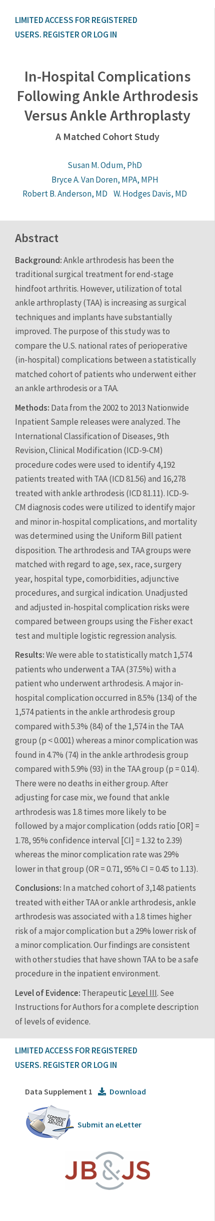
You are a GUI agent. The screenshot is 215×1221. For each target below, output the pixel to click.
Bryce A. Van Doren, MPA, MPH (105, 179)
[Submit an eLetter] (50, 1137)
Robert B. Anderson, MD (65, 193)
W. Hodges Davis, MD (150, 193)
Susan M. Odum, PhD (105, 165)
